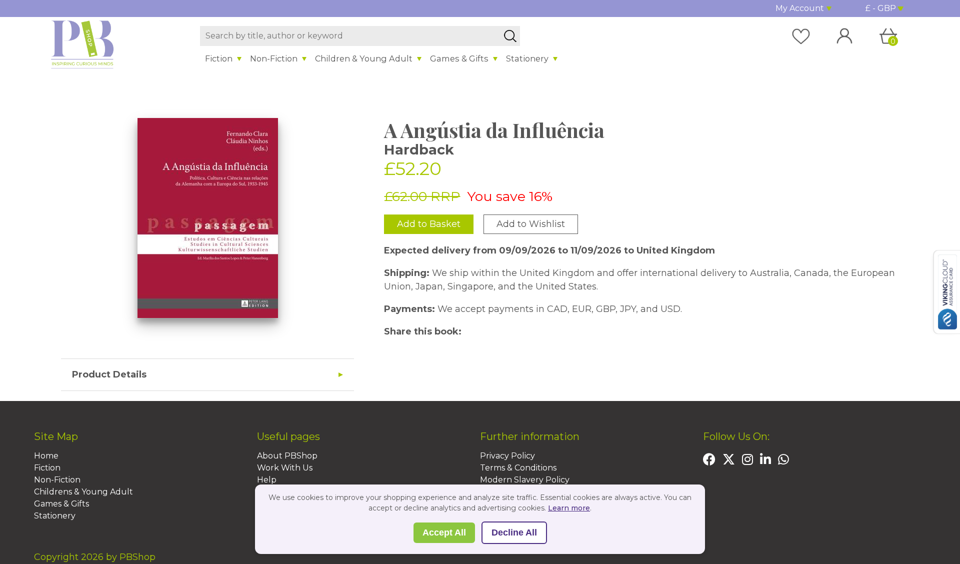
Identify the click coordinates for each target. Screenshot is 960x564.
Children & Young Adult (363, 59)
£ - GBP (881, 8)
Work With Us (284, 467)
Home (46, 455)
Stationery (527, 59)
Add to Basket (428, 224)
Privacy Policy (507, 455)
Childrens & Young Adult (83, 491)
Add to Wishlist (530, 224)
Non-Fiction (274, 59)
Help (266, 479)
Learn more (569, 508)
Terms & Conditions (518, 467)
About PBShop (287, 455)
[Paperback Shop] (82, 44)
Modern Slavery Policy (525, 479)
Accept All (444, 533)
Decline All (514, 533)
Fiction (218, 59)
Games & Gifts (459, 59)
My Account (800, 8)
